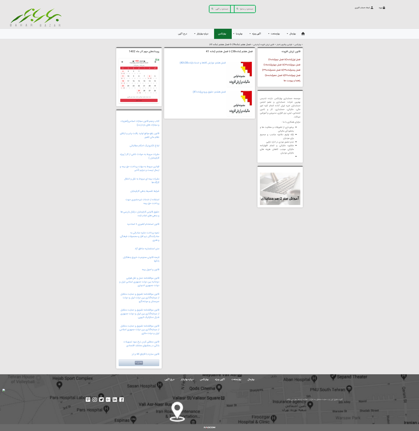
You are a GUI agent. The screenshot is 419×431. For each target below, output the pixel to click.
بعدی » (139, 362)
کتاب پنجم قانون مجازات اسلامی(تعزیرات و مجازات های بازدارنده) (139, 123)
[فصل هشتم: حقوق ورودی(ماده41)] (240, 103)
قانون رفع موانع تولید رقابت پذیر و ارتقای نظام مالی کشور (139, 135)
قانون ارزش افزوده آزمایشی (263, 44)
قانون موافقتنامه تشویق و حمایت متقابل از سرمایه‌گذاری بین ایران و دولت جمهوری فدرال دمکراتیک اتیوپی (139, 313)
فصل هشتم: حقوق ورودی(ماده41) (209, 92)
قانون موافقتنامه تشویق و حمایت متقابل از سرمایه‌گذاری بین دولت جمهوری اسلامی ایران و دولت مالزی (139, 329)
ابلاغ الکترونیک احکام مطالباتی (144, 146)
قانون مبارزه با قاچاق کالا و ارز (145, 354)
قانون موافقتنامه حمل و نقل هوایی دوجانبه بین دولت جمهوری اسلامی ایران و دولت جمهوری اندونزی (139, 281)
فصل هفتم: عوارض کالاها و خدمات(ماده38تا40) (203, 63)
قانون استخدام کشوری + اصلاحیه (143, 224)
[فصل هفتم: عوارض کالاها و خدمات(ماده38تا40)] (240, 74)
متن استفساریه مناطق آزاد (147, 249)
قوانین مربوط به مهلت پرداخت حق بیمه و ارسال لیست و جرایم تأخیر (139, 168)
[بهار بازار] (37, 17)
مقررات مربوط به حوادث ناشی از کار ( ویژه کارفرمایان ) (139, 156)
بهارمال (251, 379)
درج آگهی (169, 379)
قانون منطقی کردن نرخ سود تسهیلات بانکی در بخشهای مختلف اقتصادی (141, 343)
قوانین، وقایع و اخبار (284, 44)
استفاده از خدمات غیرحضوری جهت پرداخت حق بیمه (142, 201)
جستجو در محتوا (246, 9)
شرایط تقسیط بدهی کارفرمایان (144, 191)
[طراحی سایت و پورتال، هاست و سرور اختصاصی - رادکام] (209, 427)
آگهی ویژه (220, 379)
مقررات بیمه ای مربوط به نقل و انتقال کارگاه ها (141, 181)
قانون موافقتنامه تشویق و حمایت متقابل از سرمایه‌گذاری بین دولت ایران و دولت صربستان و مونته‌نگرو (140, 297)
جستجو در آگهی (222, 9)
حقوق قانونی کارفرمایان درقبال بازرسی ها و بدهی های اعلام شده (139, 214)
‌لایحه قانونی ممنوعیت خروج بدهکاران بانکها (141, 259)
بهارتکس (297, 44)
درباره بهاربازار (187, 379)
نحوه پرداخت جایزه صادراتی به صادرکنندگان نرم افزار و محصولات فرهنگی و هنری (139, 236)
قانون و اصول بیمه (150, 269)
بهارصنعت (236, 379)
